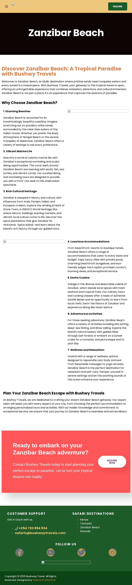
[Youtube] (51, 552)
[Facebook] (19, 552)
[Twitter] (81, 552)
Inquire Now (112, 461)
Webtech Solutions (44, 580)
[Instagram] (112, 552)
